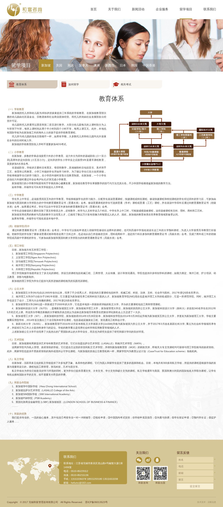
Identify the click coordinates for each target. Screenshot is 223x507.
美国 (59, 65)
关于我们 (114, 9)
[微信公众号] (139, 460)
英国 (70, 65)
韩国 (134, 65)
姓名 (181, 459)
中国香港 (149, 65)
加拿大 (83, 65)
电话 (181, 466)
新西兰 (109, 65)
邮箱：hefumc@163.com (77, 482)
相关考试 (126, 84)
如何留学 (73, 84)
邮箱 (181, 473)
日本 (123, 65)
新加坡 (46, 65)
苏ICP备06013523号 (96, 502)
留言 (181, 479)
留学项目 (186, 9)
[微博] (148, 460)
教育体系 (21, 84)
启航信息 (212, 502)
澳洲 (97, 65)
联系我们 (209, 9)
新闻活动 (138, 9)
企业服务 (162, 9)
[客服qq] (157, 460)
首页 (93, 9)
